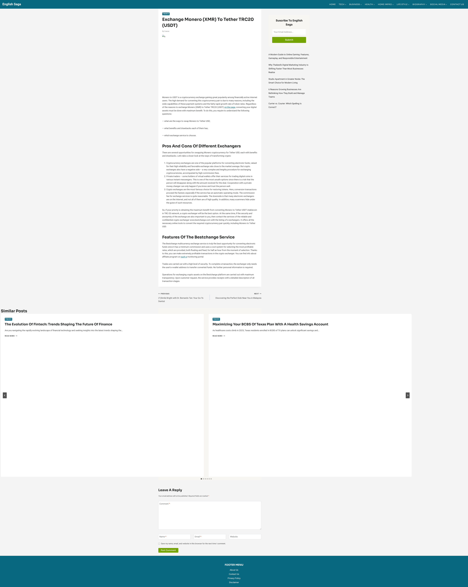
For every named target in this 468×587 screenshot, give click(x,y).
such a (184, 256)
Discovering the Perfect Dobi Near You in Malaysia (238, 296)
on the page (229, 107)
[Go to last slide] (5, 395)
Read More (11, 336)
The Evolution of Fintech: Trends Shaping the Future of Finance (58, 324)
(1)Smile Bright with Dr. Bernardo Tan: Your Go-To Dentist (180, 298)
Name (162, 536)
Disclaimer (234, 582)
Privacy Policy (234, 578)
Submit (289, 40)
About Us (234, 570)
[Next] (408, 395)
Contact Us (457, 4)
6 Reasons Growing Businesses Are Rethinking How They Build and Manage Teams (286, 93)
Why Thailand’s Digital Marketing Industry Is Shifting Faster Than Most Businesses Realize (288, 68)
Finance (166, 14)
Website (234, 536)
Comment (164, 504)
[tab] (201, 478)
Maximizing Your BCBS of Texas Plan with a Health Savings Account (270, 324)
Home (332, 4)
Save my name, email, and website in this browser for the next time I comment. (193, 544)
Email (198, 536)
